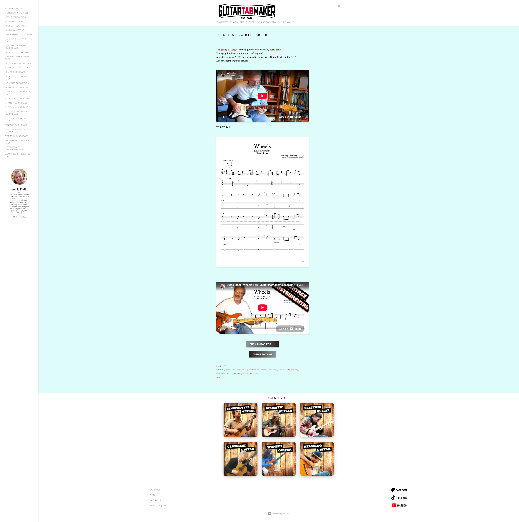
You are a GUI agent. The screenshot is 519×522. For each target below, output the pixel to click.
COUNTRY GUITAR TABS (17, 68)
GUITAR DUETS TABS (15, 30)
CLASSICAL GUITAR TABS (17, 98)
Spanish (276, 22)
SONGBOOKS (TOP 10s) (16, 13)
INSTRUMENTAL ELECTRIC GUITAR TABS (17, 112)
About (154, 495)
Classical (264, 22)
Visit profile (19, 217)
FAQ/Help (155, 500)
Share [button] (218, 377)
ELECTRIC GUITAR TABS (16, 107)
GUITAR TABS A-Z (13, 8)
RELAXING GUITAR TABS (17, 83)
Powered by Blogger (280, 514)
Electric (251, 22)
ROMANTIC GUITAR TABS (17, 87)
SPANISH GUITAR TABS (16, 103)
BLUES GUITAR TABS (15, 72)
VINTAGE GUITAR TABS (16, 125)
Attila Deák (19, 189)
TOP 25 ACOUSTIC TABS (16, 136)
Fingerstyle (224, 22)
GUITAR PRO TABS (14, 21)
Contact (155, 489)
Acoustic (238, 22)
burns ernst (235, 370)
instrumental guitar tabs (226, 374)
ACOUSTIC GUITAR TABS (17, 52)
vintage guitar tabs (244, 374)
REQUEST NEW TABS (15, 17)
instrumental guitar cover (267, 370)
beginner (226, 370)
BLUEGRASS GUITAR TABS (18, 63)
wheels (256, 374)
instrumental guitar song (288, 370)
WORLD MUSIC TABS (15, 26)
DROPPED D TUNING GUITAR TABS (15, 46)
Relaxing (288, 22)
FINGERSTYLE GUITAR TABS (18, 34)
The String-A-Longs (226, 49)
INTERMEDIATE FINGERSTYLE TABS (14, 148)
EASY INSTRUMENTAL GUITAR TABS (15, 130)
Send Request (158, 505)
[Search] (339, 7)
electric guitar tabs (248, 370)
